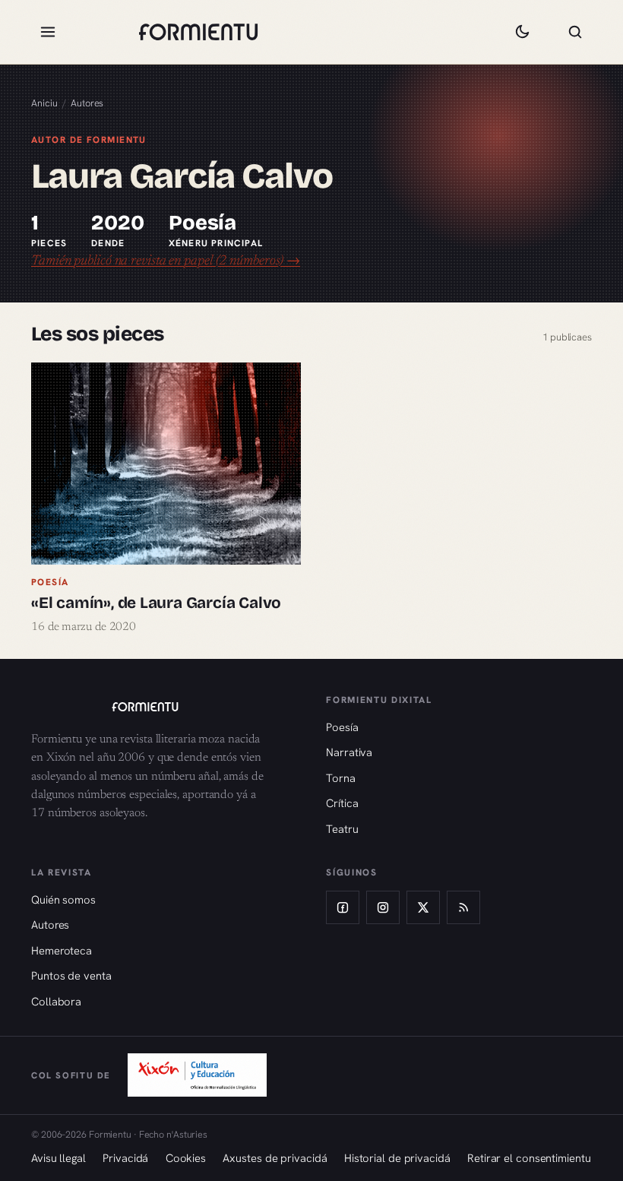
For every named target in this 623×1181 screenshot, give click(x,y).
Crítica (342, 803)
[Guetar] (575, 32)
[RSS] (463, 907)
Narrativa (349, 752)
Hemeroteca (61, 950)
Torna (341, 778)
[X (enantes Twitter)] (423, 907)
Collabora (56, 1001)
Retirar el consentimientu (529, 1158)
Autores (87, 103)
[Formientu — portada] (198, 31)
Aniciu (44, 103)
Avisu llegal (58, 1158)
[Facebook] (342, 907)
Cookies (186, 1158)
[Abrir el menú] (48, 32)
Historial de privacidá (397, 1158)
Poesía (342, 727)
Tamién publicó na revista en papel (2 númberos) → (165, 261)
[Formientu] (164, 706)
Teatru (342, 829)
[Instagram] (383, 907)
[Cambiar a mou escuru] (522, 32)
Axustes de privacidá (275, 1158)
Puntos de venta (71, 975)
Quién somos (63, 899)
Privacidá (125, 1158)
